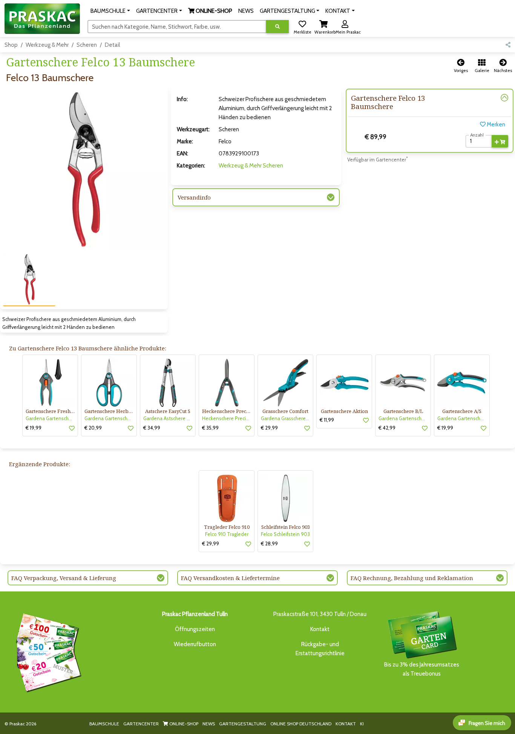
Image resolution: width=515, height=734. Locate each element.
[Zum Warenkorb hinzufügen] (500, 141)
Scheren (87, 44)
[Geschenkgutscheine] (46, 651)
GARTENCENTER (141, 723)
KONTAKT (346, 723)
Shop (11, 44)
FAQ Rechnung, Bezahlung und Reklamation (412, 578)
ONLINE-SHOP (183, 723)
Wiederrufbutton (195, 644)
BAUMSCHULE (104, 723)
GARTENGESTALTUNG (242, 723)
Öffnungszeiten (195, 629)
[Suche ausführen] (277, 26)
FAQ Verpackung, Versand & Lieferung (63, 578)
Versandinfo (194, 197)
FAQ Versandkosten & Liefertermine (230, 578)
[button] (110, 10)
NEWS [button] (246, 11)
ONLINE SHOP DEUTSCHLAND (300, 723)
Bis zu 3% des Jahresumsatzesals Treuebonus (421, 669)
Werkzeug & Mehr (47, 44)
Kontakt (320, 629)
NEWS (208, 723)
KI (362, 723)
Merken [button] (495, 124)
